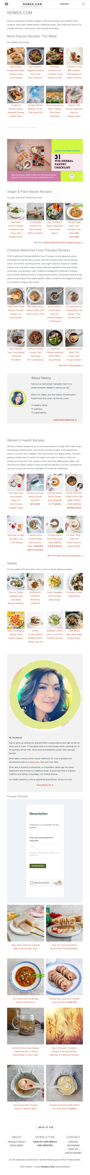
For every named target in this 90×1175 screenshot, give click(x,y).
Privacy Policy (17, 1142)
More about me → (45, 785)
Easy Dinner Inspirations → (70, 555)
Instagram (73, 1145)
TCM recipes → (75, 365)
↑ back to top (45, 1127)
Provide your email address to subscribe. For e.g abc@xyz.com (45, 854)
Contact (73, 1142)
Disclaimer (16, 1145)
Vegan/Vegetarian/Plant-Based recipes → (63, 242)
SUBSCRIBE (38, 866)
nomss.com (33, 762)
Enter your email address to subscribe (41, 839)
